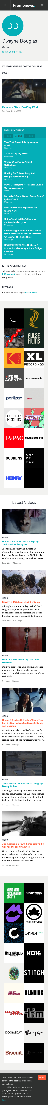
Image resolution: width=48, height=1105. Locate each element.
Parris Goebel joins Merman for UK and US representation (23, 186)
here (4, 1099)
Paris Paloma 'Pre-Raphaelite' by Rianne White (20, 209)
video (5, 537)
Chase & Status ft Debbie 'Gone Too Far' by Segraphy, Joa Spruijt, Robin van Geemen (22, 723)
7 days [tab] (8, 136)
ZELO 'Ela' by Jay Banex (15, 153)
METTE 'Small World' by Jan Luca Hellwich (20, 661)
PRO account (8, 274)
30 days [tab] (18, 136)
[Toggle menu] (5, 5)
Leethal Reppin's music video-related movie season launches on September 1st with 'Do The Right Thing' (22, 233)
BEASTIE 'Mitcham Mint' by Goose (21, 602)
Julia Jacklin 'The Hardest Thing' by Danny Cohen (22, 785)
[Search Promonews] (42, 5)
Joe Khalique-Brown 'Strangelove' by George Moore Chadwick (23, 845)
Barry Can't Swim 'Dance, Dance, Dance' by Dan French (24, 198)
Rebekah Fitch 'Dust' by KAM (20, 107)
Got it (42, 1077)
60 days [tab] (29, 136)
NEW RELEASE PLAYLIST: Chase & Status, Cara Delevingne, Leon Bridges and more (23, 248)
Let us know (31, 292)
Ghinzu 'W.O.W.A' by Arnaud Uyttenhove (18, 163)
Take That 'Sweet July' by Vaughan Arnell (21, 144)
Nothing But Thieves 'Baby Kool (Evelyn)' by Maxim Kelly (19, 175)
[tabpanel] (24, 198)
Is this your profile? (12, 51)
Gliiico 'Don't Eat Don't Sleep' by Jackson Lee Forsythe (20, 220)
